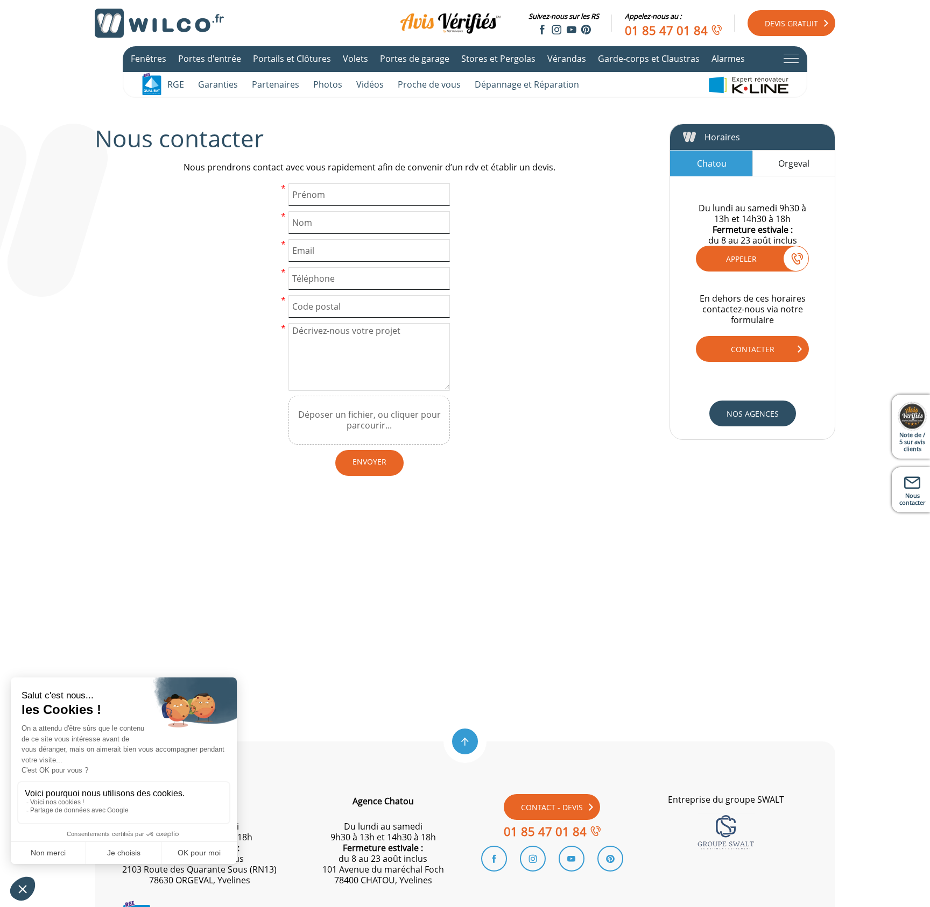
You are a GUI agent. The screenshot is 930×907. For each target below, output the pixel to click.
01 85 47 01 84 (666, 30)
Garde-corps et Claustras (649, 59)
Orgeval (793, 163)
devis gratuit (791, 23)
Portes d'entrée (209, 59)
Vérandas (566, 59)
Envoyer (369, 461)
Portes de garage (414, 59)
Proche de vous (429, 84)
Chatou (712, 163)
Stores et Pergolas (498, 59)
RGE (175, 84)
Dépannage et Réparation (527, 84)
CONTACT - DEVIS (552, 807)
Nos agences (753, 414)
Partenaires (275, 84)
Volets (355, 59)
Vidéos (370, 84)
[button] (465, 741)
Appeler (741, 259)
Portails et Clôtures (292, 59)
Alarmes (728, 59)
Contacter (752, 349)
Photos (327, 84)
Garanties (218, 84)
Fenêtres (148, 59)
